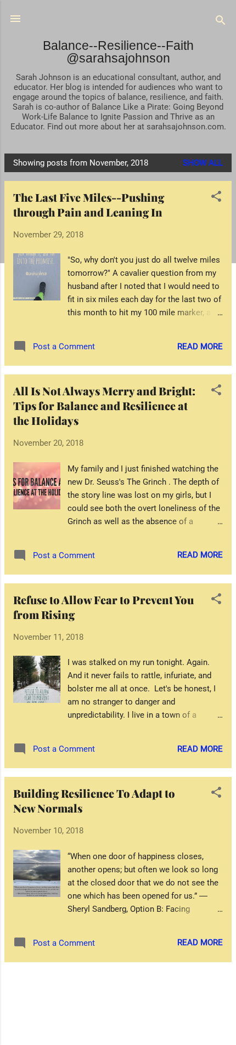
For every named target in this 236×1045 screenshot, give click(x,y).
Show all (203, 163)
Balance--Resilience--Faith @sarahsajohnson (118, 51)
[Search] (220, 22)
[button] (216, 198)
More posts (118, 983)
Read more (200, 346)
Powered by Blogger (124, 1024)
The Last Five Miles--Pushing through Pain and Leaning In (88, 204)
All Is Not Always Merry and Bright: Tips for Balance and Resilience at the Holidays (104, 405)
